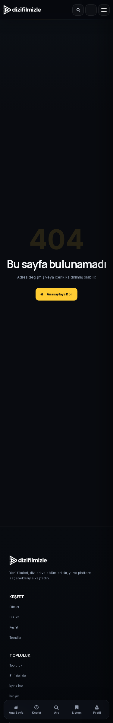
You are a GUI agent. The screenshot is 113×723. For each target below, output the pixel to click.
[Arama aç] (78, 10)
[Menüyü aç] (104, 10)
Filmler (14, 607)
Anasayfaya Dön (59, 294)
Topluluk (15, 665)
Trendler (15, 637)
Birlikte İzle (17, 675)
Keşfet (13, 627)
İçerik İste (16, 686)
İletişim (14, 696)
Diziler (14, 617)
